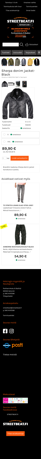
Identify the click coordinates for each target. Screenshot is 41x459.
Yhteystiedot (8, 296)
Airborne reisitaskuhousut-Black (18, 247)
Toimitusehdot (31, 6)
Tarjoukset (30, 52)
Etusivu (4, 77)
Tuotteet (6, 52)
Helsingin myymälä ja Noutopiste (14, 282)
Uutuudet (17, 52)
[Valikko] (39, 52)
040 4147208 (9, 293)
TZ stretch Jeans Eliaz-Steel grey (18, 205)
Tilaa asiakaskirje (12, 10)
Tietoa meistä (10, 354)
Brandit (28, 122)
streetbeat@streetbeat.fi (12, 308)
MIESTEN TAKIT (14, 77)
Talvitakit (23, 77)
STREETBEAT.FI (12, 414)
